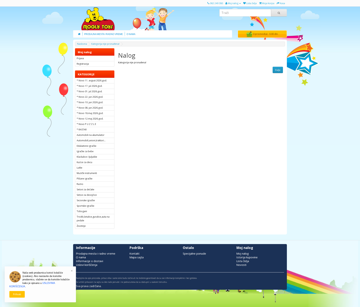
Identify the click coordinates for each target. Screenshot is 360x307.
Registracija (83, 63)
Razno (80, 184)
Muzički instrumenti (87, 173)
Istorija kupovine (247, 257)
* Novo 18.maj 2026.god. (90, 113)
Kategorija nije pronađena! (105, 43)
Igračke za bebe (85, 151)
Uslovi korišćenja (86, 265)
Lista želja (242, 261)
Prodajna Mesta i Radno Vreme (103, 34)
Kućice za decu (84, 162)
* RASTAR (82, 129)
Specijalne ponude (194, 253)
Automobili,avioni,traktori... (91, 140)
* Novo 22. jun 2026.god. (90, 96)
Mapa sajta (136, 257)
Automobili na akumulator (90, 135)
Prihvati (17, 294)
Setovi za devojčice (87, 195)
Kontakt (134, 253)
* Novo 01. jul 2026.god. (89, 91)
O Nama (131, 34)
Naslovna (82, 43)
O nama (81, 257)
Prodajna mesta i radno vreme (95, 253)
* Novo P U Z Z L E (86, 124)
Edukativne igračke (86, 145)
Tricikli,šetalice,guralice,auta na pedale (93, 218)
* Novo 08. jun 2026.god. (90, 107)
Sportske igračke (85, 205)
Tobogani (82, 211)
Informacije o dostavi (89, 261)
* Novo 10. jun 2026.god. (90, 102)
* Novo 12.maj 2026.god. (90, 118)
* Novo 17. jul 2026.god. (89, 86)
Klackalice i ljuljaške (87, 156)
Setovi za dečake (85, 189)
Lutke (79, 167)
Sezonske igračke (86, 200)
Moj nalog (242, 253)
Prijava (80, 58)
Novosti (241, 265)
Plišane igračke (84, 178)
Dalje (277, 70)
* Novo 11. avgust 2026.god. (92, 80)
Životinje (81, 226)
